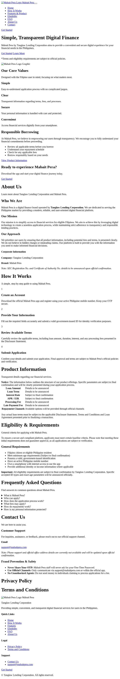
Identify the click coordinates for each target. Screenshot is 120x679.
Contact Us (13, 661)
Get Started (6, 30)
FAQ (10, 19)
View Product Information (14, 160)
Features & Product (17, 13)
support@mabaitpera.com (14, 547)
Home (11, 8)
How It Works (15, 10)
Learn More (19, 53)
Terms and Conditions (18, 649)
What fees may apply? (15, 503)
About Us (12, 22)
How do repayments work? (17, 506)
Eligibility (12, 16)
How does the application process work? (24, 501)
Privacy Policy (15, 646)
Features (12, 625)
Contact (11, 24)
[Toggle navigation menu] (36, 3)
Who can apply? (12, 498)
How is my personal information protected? (25, 509)
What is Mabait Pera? (14, 495)
